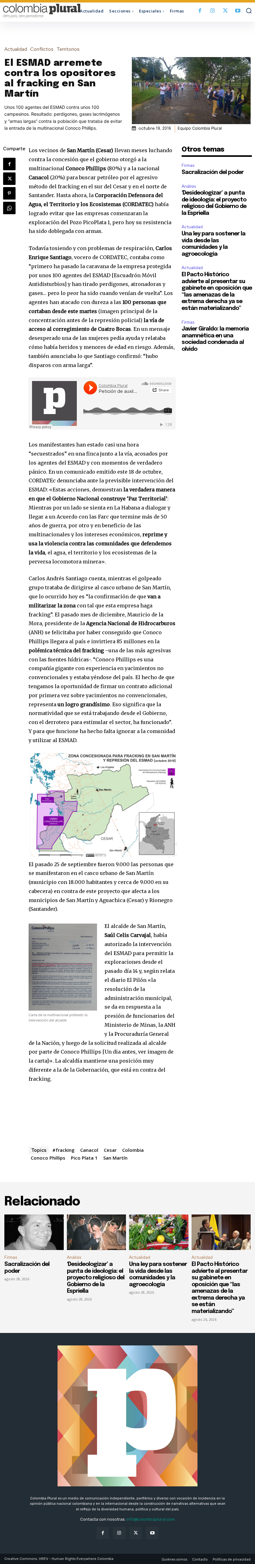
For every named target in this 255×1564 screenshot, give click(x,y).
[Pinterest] (9, 193)
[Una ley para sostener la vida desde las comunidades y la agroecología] (158, 1232)
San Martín (115, 1158)
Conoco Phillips (48, 1158)
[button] (249, 10)
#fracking (63, 1150)
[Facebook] (200, 11)
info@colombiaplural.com (151, 1519)
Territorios (68, 49)
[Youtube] (238, 11)
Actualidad (15, 49)
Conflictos (41, 49)
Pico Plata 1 (84, 1158)
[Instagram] (212, 11)
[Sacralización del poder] (34, 1232)
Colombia (133, 1150)
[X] (225, 11)
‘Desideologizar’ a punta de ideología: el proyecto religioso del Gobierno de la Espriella (95, 1278)
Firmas (188, 165)
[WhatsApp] (9, 208)
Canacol (89, 1150)
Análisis (189, 186)
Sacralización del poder (212, 172)
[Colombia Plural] (34, 11)
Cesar (110, 1150)
